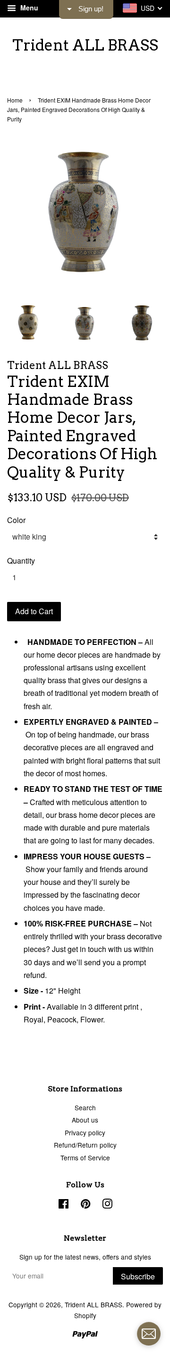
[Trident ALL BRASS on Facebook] (63, 1205)
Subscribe (138, 1276)
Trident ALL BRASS (85, 45)
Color (16, 520)
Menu (28, 7)
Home (15, 100)
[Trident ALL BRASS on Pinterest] (85, 1205)
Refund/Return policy (85, 1144)
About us (85, 1119)
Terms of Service (85, 1157)
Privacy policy (85, 1132)
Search (85, 1107)
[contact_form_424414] (149, 1334)
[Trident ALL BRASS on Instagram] (107, 1205)
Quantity (21, 560)
